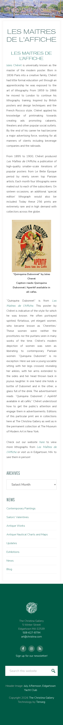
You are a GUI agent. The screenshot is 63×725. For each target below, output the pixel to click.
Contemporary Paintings (21, 508)
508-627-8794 (31, 632)
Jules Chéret (14, 65)
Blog (9, 569)
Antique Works (15, 526)
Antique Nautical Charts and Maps (27, 534)
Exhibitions (12, 552)
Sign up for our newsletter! (31, 656)
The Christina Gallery (41, 698)
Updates (11, 543)
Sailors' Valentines (17, 517)
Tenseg (40, 702)
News (10, 561)
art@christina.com (31, 636)
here (41, 442)
